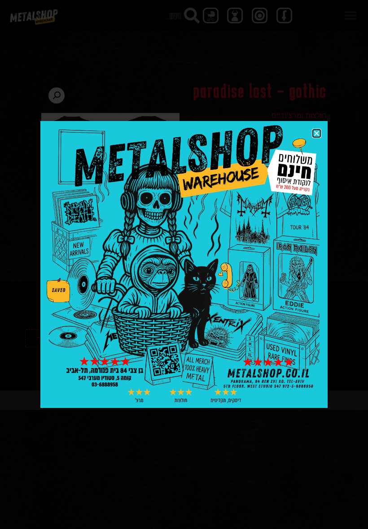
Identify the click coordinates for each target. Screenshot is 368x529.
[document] (184, 264)
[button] (316, 133)
